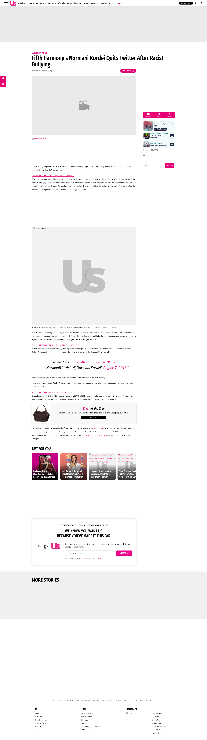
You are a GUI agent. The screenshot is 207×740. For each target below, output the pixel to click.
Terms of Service (87, 713)
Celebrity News (25, 3)
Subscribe (186, 3)
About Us (38, 713)
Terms (87, 558)
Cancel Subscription (159, 730)
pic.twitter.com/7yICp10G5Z (93, 362)
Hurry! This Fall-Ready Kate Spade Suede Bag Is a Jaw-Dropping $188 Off (93, 412)
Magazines (94, 3)
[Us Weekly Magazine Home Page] (13, 3)
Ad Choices (85, 730)
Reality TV (105, 3)
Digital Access (157, 713)
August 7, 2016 (114, 368)
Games (86, 3)
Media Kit (38, 726)
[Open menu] (6, 3)
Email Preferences (41, 723)
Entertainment (39, 3)
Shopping (77, 3)
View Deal (94, 418)
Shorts (114, 3)
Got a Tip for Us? (41, 720)
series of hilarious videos (95, 435)
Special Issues (157, 723)
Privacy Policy (96, 558)
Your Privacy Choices (89, 726)
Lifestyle (61, 3)
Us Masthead (39, 717)
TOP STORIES (126, 71)
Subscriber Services (159, 726)
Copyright (84, 720)
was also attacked (97, 428)
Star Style (51, 3)
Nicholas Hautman (40, 71)
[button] (196, 3)
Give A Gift (156, 720)
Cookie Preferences (88, 723)
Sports (69, 3)
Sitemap (37, 730)
